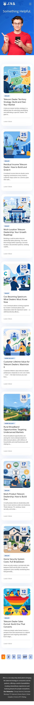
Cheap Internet (18, 691)
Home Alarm (22, 694)
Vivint (16, 697)
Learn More (8, 121)
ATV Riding (22, 697)
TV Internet (13, 694)
